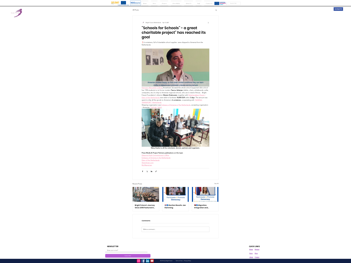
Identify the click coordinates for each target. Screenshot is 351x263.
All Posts (136, 10)
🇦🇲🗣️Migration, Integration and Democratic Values (202, 206)
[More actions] (208, 22)
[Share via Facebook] (142, 171)
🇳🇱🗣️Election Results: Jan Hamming (175, 206)
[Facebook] (143, 261)
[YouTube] (152, 261)
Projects (257, 249)
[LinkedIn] (147, 261)
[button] (216, 10)
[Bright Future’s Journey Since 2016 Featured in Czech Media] (146, 194)
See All (216, 183)
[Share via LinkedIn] (151, 171)
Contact (257, 257)
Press (256, 253)
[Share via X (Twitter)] (147, 171)
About (251, 257)
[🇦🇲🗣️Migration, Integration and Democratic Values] (205, 194)
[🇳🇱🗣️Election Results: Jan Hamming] (175, 194)
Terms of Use (179, 260)
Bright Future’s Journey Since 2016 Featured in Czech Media (145, 206)
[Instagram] (138, 261)
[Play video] (175, 68)
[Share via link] (156, 171)
